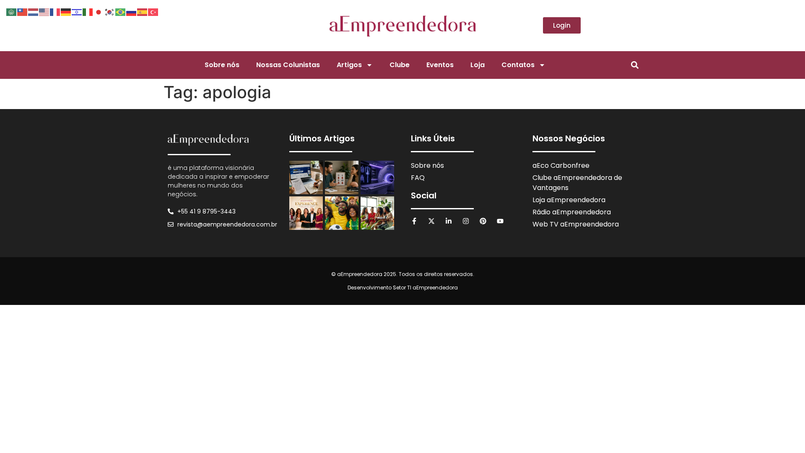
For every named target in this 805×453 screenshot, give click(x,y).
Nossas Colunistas (288, 65)
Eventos (440, 65)
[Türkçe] (153, 11)
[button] (634, 65)
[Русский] (131, 11)
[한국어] (109, 11)
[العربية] (11, 11)
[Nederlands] (33, 11)
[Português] (120, 11)
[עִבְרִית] (77, 11)
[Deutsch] (66, 11)
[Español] (142, 11)
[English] (44, 11)
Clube (400, 65)
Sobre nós (222, 65)
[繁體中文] (22, 11)
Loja (477, 65)
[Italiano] (88, 11)
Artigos (349, 65)
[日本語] (98, 11)
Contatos (518, 65)
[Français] (55, 11)
